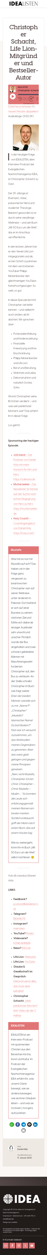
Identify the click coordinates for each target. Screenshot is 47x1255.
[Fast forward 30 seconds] (32, 98)
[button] (12, 1124)
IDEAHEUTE (19, 918)
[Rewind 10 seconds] (20, 98)
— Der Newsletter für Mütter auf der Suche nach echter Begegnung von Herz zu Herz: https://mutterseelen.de (25, 499)
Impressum (7, 1216)
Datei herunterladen (20, 106)
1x (25, 99)
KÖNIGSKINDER (21, 943)
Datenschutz (18, 1216)
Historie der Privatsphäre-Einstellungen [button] (21, 1229)
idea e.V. (21, 1209)
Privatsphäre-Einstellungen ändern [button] (16, 1229)
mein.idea (19, 928)
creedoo (14, 1222)
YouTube (30, 962)
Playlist (30, 933)
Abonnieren (28, 104)
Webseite (30, 957)
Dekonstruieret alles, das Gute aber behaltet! (25, 986)
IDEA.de (26, 948)
